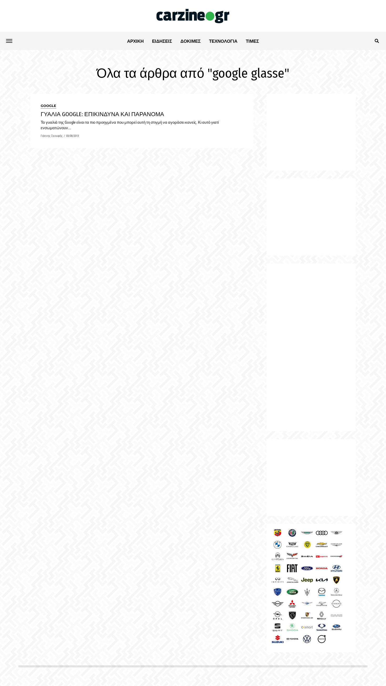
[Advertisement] (311, 347)
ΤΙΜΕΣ (252, 41)
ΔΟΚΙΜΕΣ (190, 41)
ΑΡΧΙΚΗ (135, 41)
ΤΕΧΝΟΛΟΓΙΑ (223, 41)
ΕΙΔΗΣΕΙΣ (162, 41)
